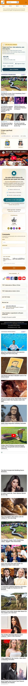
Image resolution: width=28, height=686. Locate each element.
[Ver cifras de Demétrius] (20, 143)
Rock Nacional (7, 147)
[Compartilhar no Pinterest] (20, 278)
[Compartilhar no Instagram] (8, 278)
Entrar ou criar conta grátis (15, 199)
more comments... (13, 273)
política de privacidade (22, 323)
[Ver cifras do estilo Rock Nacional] (7, 143)
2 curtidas (24, 136)
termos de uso (9, 323)
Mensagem (4, 245)
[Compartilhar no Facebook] (12, 278)
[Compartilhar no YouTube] (23, 278)
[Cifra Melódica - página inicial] (3, 2)
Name (3, 239)
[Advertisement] (14, 27)
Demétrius (3, 133)
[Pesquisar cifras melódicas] (17, 2)
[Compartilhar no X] (16, 278)
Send (14, 267)
